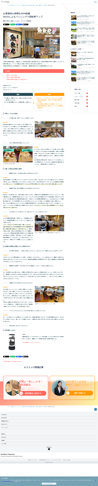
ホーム (9, 5)
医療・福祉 (77, 99)
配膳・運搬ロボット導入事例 (41, 5)
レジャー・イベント (79, 96)
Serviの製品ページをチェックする (30, 342)
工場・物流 (77, 103)
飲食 (75, 106)
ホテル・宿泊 (77, 93)
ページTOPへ (95, 409)
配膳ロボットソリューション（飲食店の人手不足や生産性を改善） (23, 5)
